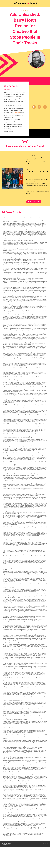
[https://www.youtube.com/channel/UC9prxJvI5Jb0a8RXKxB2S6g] (47, 843)
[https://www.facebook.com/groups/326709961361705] (41, 843)
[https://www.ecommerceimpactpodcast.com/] (25, 3)
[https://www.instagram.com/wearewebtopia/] (45, 843)
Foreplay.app (17, 112)
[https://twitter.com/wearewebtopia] (43, 843)
